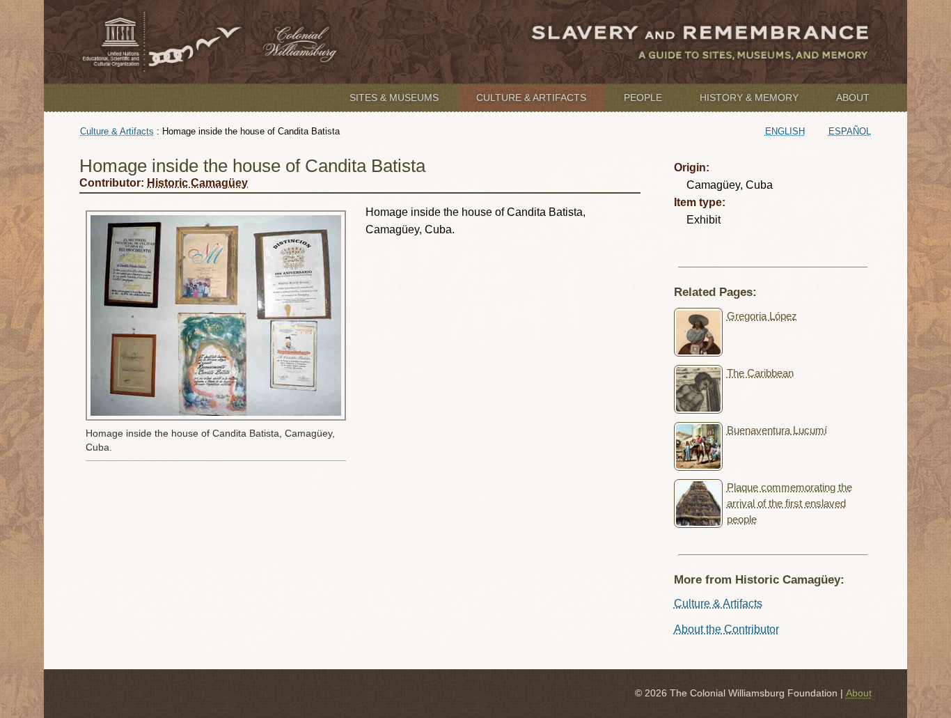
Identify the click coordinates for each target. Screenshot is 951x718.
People (643, 97)
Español (849, 131)
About (853, 97)
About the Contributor (726, 629)
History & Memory (749, 97)
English (785, 131)
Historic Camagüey (197, 183)
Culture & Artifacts (531, 97)
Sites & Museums (394, 97)
